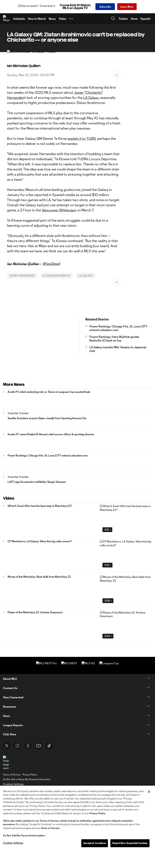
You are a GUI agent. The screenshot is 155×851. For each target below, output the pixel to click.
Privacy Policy (97, 813)
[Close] (149, 792)
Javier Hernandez (22, 275)
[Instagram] (17, 745)
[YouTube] (38, 745)
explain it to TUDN (82, 138)
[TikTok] (49, 745)
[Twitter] (7, 745)
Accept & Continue (94, 843)
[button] (71, 18)
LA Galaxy (91, 97)
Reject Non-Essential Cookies (129, 843)
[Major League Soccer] (6, 18)
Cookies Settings (13, 784)
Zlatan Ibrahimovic (57, 275)
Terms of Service (49, 820)
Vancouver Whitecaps (59, 210)
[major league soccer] (6, 763)
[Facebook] (28, 745)
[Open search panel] (113, 19)
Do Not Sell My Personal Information (24, 835)
